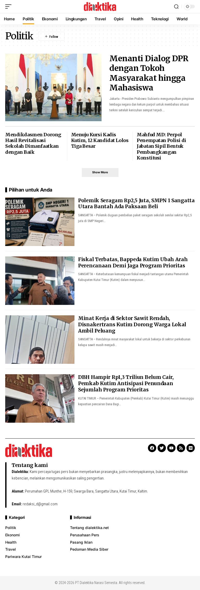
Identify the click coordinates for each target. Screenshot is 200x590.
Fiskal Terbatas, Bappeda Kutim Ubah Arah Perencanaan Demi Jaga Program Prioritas (133, 262)
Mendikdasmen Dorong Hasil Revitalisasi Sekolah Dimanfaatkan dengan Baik (33, 143)
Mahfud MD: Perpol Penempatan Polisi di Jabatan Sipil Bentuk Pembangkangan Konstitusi (161, 146)
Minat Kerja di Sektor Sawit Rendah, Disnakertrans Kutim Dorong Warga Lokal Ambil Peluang (132, 324)
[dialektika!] (100, 6)
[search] (176, 6)
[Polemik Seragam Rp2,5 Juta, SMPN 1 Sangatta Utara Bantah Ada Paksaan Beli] (39, 222)
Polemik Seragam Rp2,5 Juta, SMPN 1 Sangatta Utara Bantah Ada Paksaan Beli (136, 203)
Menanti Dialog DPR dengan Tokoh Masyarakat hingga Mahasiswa (149, 73)
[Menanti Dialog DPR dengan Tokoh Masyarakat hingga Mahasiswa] (53, 87)
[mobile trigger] (9, 6)
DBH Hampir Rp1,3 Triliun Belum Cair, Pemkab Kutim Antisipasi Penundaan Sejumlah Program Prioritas (126, 383)
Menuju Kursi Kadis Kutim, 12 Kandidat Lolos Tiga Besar (100, 140)
